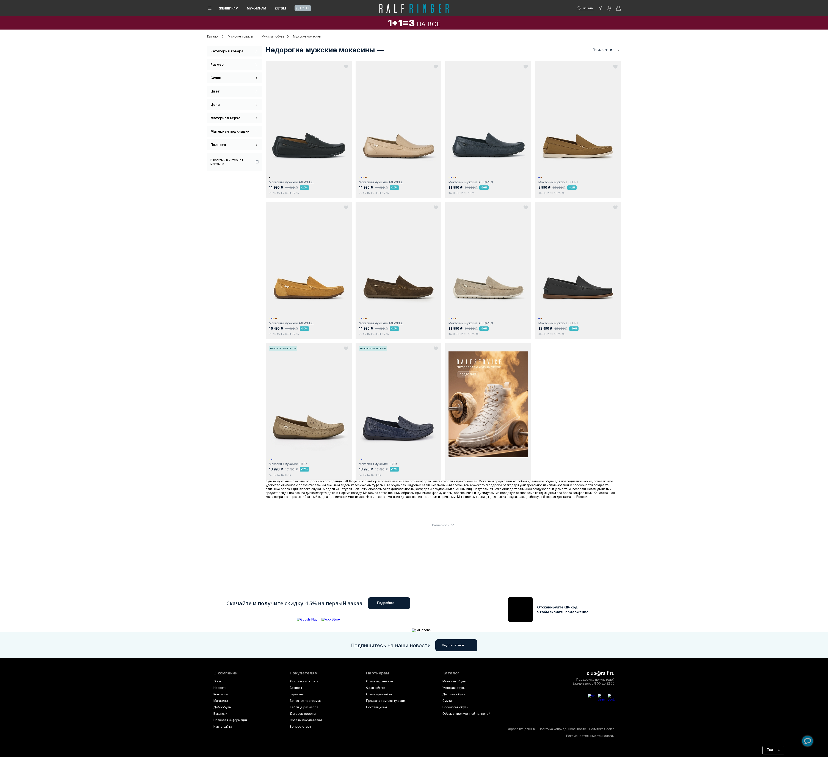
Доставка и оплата (304, 681)
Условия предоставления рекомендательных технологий (415, 750)
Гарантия (297, 694)
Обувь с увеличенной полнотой (466, 713)
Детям (280, 8)
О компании (225, 673)
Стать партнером (379, 681)
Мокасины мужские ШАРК (288, 464)
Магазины (220, 700)
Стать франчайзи (379, 694)
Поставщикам (376, 707)
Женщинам (228, 8)
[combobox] (599, 50)
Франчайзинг (375, 688)
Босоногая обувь (455, 707)
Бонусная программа (305, 700)
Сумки (447, 700)
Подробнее (385, 603)
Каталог (450, 673)
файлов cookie (315, 750)
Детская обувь (453, 694)
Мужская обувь (454, 681)
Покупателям (304, 673)
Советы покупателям (306, 720)
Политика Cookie (602, 729)
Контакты (220, 694)
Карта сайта (222, 726)
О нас (217, 681)
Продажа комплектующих (386, 700)
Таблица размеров (304, 707)
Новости (219, 688)
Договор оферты (303, 713)
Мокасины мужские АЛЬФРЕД (291, 182)
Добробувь (222, 707)
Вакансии (220, 713)
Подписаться (453, 645)
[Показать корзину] (618, 9)
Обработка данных (521, 729)
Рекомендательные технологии (590, 736)
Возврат (296, 688)
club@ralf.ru (601, 673)
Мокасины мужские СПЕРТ (558, 182)
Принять (773, 750)
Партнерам (377, 673)
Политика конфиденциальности (562, 729)
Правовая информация (230, 720)
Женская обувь (454, 688)
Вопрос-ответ (300, 726)
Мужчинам (256, 8)
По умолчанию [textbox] (604, 50)
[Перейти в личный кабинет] (609, 9)
